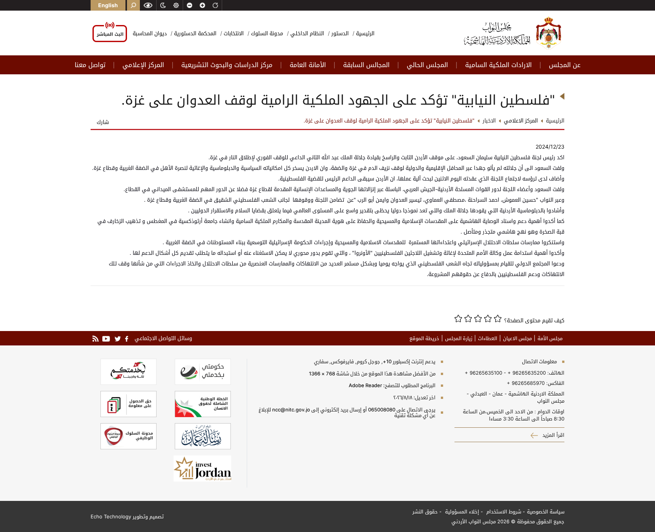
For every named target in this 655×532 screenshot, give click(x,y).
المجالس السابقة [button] (366, 65)
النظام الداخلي (306, 33)
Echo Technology (111, 516)
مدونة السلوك (266, 33)
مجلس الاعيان (517, 338)
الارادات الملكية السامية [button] (498, 65)
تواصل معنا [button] (90, 65)
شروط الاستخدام (503, 511)
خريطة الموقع (424, 338)
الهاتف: (555, 373)
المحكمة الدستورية (194, 33)
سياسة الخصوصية (545, 511)
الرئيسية (364, 33)
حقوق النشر (425, 511)
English (108, 5)
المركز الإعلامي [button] (143, 65)
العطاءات (487, 338)
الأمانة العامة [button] (308, 65)
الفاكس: (555, 383)
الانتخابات (233, 33)
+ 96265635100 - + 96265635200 (505, 373)
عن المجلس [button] (565, 65)
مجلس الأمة (550, 338)
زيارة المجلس (458, 338)
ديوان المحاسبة (150, 33)
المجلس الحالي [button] (427, 65)
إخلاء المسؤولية (461, 511)
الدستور (339, 33)
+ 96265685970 (526, 383)
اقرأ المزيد (552, 435)
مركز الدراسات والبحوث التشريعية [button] (227, 65)
